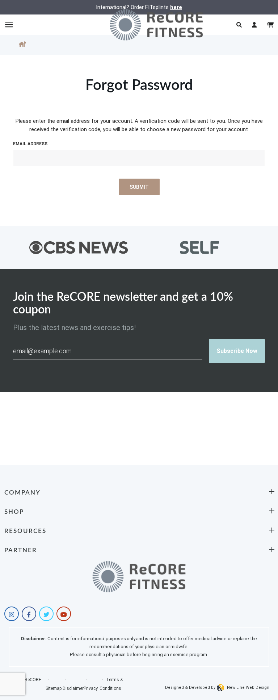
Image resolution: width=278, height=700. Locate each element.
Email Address (30, 143)
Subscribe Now (236, 350)
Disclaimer (73, 688)
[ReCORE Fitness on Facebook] (29, 614)
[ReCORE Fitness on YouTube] (63, 614)
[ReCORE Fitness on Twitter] (46, 614)
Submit (139, 187)
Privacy (91, 688)
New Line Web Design (248, 687)
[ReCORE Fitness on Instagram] (11, 614)
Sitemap (54, 688)
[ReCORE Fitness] (156, 25)
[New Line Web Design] (221, 687)
